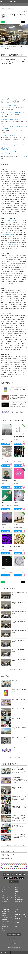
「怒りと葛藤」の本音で (10, 244)
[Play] (23, 434)
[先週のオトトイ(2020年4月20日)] (6, 653)
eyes (3, 502)
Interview (17, 891)
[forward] (9, 952)
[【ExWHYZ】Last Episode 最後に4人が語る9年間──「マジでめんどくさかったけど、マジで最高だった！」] (6, 771)
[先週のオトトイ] (6, 712)
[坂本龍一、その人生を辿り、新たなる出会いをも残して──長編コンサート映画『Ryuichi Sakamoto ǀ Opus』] (5, 404)
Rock (3, 891)
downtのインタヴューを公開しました (14, 220)
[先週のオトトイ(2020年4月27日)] (6, 662)
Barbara (16, 483)
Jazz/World (4, 903)
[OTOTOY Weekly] (6, 702)
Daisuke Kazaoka (18, 527)
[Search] (26, 5)
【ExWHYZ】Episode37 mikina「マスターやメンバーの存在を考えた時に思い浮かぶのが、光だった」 (19, 818)
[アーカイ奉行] (6, 750)
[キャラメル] (6, 451)
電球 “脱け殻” (6, 98)
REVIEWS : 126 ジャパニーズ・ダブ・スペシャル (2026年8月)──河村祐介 (19, 798)
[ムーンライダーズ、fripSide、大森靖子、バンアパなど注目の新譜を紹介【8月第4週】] (6, 780)
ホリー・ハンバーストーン (18, 462)
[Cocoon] (19, 451)
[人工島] (6, 429)
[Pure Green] (6, 517)
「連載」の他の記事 (9, 764)
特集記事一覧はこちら (7, 855)
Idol (3, 895)
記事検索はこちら (6, 858)
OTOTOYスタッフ (5, 47)
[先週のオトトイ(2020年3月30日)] (6, 624)
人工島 (3, 436)
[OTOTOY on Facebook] (12, 874)
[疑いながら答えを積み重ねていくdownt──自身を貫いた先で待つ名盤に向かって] (5, 397)
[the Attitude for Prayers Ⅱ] (19, 429)
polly (15, 571)
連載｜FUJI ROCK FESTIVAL (19, 728)
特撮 (3, 549)
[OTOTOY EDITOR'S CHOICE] (6, 693)
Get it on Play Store (19, 878)
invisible (16, 502)
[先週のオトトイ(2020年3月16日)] (6, 605)
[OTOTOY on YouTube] (19, 874)
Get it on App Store (8, 878)
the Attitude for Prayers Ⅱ (19, 437)
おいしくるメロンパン (6, 505)
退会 (16, 926)
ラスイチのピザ (17, 546)
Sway (15, 480)
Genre (4, 887)
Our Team (4, 928)
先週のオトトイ (18, 901)
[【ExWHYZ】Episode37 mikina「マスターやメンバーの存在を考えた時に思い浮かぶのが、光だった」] (6, 819)
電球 (3, 439)
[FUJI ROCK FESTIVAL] (6, 731)
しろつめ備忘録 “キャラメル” (10, 105)
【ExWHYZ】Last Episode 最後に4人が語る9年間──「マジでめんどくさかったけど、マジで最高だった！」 (19, 771)
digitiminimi (12, 947)
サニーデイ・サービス (6, 527)
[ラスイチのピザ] (19, 539)
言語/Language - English (14, 934)
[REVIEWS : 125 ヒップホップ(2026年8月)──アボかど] (6, 809)
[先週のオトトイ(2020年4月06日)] (6, 634)
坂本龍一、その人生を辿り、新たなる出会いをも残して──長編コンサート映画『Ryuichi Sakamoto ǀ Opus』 (18, 405)
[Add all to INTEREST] (11, 444)
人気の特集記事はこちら (7, 851)
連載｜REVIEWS (16, 718)
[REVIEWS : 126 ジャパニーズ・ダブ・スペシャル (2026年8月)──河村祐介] (6, 800)
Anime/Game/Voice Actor (7, 897)
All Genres (8, 887)
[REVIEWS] (6, 721)
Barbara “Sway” (19, 147)
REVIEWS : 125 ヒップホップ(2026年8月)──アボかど (19, 806)
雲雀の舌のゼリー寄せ (6, 546)
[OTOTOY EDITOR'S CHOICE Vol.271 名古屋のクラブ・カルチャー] (5, 389)
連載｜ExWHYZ (16, 680)
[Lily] (19, 561)
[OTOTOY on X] (4, 874)
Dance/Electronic (5, 901)
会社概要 (4, 913)
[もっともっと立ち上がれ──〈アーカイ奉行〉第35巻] (5, 412)
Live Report (17, 897)
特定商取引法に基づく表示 (7, 919)
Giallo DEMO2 (5, 480)
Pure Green (4, 524)
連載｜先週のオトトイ (18, 709)
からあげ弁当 (4, 571)
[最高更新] (6, 561)
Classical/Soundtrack (6, 905)
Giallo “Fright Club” (8, 147)
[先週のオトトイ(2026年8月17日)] (6, 790)
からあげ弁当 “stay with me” (10, 135)
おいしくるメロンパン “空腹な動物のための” (14, 112)
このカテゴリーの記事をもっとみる (14, 845)
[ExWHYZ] (6, 683)
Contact (17, 922)
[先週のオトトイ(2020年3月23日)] (6, 615)
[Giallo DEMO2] (6, 473)
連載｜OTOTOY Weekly (18, 699)
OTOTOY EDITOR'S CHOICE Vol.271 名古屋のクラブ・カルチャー (18, 389)
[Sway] (19, 473)
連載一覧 (4, 676)
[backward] (1, 952)
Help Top (17, 911)
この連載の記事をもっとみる (14, 669)
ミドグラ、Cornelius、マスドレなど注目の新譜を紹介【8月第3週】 (19, 836)
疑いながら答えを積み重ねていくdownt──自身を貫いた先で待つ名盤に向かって (18, 397)
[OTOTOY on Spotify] (16, 874)
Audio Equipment (19, 899)
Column (17, 893)
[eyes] (6, 495)
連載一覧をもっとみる (14, 757)
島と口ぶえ (16, 524)
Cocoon (15, 458)
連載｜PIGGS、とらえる (18, 737)
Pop (3, 893)
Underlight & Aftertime (8, 234)
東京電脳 (16, 505)
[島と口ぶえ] (19, 517)
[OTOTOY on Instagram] (8, 874)
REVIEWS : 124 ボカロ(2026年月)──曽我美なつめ (19, 826)
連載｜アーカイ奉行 (17, 747)
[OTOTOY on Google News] (23, 874)
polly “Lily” (10, 153)
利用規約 (4, 915)
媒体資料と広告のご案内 (7, 926)
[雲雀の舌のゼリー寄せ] (6, 539)
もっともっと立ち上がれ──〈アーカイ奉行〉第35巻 (17, 412)
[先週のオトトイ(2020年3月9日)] (6, 595)
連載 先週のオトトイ (8, 8)
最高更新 (3, 568)
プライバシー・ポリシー (7, 917)
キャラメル (4, 458)
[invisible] (19, 495)
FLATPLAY (16, 439)
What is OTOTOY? (5, 911)
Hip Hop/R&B (5, 899)
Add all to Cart (5, 443)
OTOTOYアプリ (5, 924)
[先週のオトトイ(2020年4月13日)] (6, 643)
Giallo (3, 483)
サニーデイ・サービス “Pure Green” (12, 119)
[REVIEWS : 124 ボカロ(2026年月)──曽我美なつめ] (6, 828)
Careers (3, 930)
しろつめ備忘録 (5, 461)
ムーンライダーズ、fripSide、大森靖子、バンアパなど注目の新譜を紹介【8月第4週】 (19, 780)
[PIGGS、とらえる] (6, 740)
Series (16, 889)
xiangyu (16, 549)
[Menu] (1, 1)
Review (16, 895)
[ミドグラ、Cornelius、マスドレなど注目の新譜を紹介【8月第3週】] (6, 838)
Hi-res (3, 889)
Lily (14, 568)
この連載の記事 (7, 588)
